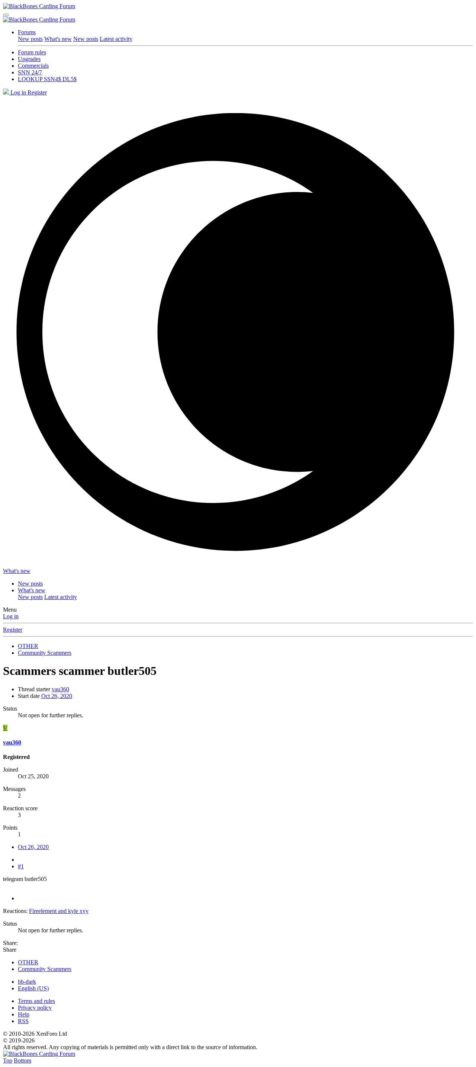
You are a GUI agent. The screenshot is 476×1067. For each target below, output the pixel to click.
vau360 (60, 689)
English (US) (33, 988)
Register (12, 630)
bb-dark (27, 981)
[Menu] (6, 15)
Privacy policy (35, 1007)
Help (23, 1014)
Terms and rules (36, 1001)
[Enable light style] (238, 332)
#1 (21, 866)
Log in (11, 616)
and (59, 911)
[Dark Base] (6, 92)
